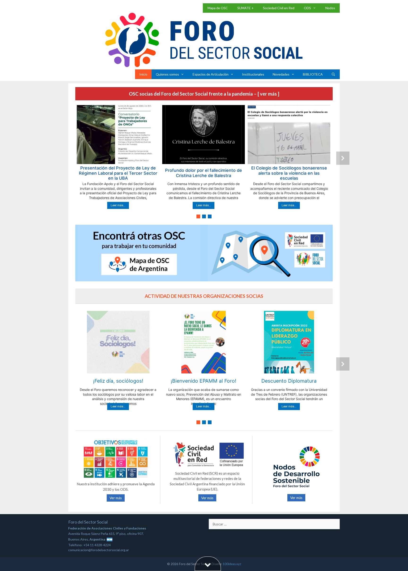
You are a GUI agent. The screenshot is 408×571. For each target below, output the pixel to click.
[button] (118, 158)
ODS (307, 8)
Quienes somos (167, 74)
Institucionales (253, 74)
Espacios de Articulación (211, 74)
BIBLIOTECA (313, 74)
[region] (204, 162)
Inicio (143, 74)
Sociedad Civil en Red (278, 8)
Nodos (330, 8)
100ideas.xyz (232, 564)
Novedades (281, 74)
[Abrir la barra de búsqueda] (333, 74)
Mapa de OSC (218, 8)
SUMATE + (245, 8)
